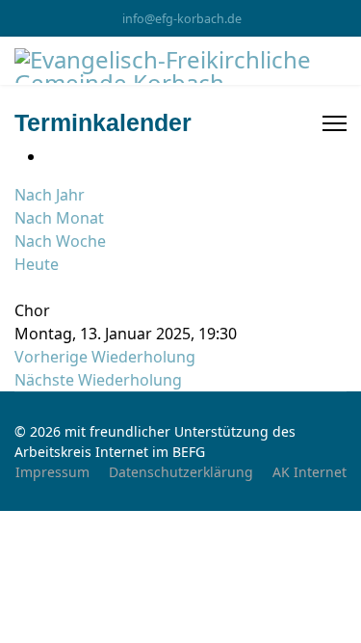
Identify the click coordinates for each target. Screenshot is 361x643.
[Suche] (20, 287)
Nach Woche (60, 241)
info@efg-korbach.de (182, 19)
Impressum (52, 472)
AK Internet (309, 472)
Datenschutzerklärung (181, 472)
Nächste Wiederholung (98, 379)
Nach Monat (59, 217)
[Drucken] (51, 156)
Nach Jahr (49, 194)
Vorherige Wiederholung (104, 356)
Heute (36, 264)
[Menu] (334, 123)
